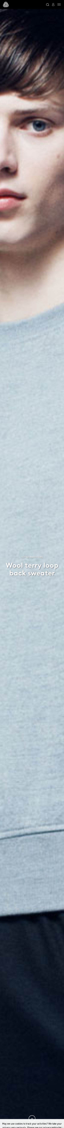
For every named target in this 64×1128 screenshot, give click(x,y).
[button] (47, 4)
